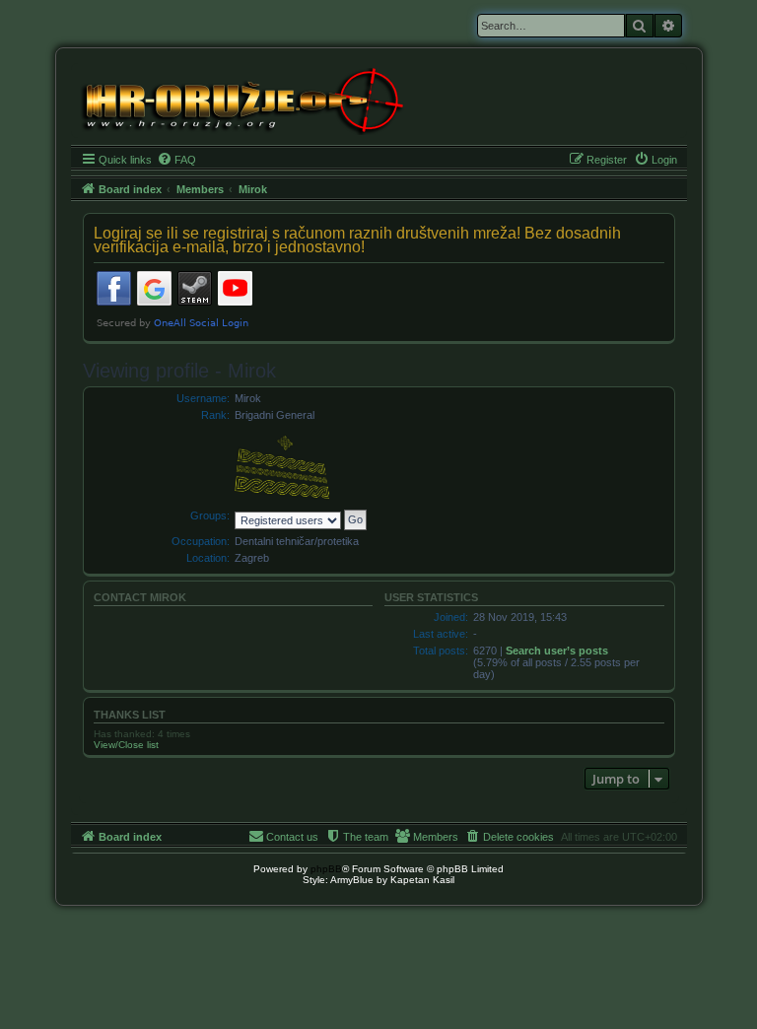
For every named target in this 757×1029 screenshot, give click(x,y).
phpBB (326, 868)
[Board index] (241, 99)
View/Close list (126, 744)
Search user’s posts (557, 650)
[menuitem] (176, 160)
